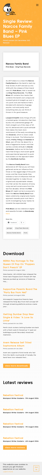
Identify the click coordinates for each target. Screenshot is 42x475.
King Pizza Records (21, 228)
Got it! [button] (36, 468)
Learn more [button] (8, 472)
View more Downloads (16, 366)
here (8, 214)
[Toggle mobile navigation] (37, 5)
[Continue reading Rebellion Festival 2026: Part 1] (21, 434)
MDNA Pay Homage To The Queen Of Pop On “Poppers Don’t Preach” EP (19, 264)
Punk (25, 233)
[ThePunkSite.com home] (9, 9)
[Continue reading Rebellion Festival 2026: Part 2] (21, 420)
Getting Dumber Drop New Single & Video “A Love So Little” (18, 317)
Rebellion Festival (13, 395)
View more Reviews (15, 447)
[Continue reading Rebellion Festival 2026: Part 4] (21, 391)
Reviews (6, 43)
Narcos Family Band (14, 233)
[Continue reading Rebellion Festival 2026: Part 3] (21, 405)
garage (9, 228)
